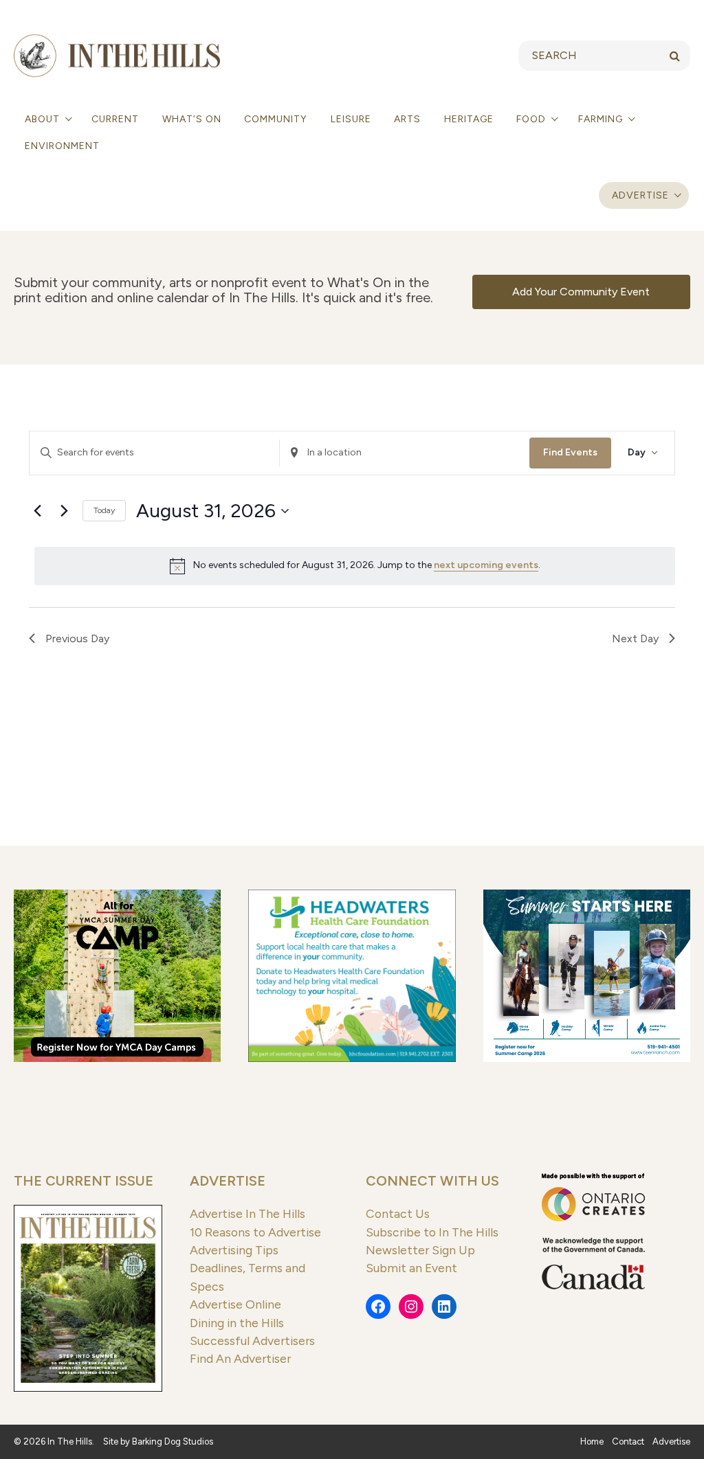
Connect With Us (432, 1181)
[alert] (354, 566)
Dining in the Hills (237, 1322)
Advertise (640, 195)
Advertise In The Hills (247, 1213)
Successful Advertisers (252, 1340)
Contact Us (398, 1213)
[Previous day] (37, 511)
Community (275, 119)
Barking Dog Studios (172, 1441)
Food (532, 119)
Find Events (570, 452)
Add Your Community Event (581, 291)
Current (115, 119)
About (44, 119)
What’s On (191, 119)
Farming (602, 119)
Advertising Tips (234, 1250)
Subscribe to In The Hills (432, 1232)
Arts (407, 119)
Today (104, 510)
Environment (62, 146)
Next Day (635, 638)
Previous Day (77, 638)
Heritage (469, 119)
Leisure (351, 119)
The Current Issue (83, 1181)
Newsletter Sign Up (420, 1250)
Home (592, 1441)
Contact (628, 1441)
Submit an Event (411, 1267)
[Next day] (64, 511)
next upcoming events (486, 565)
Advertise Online (235, 1304)
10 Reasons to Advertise (255, 1232)
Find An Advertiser (240, 1358)
